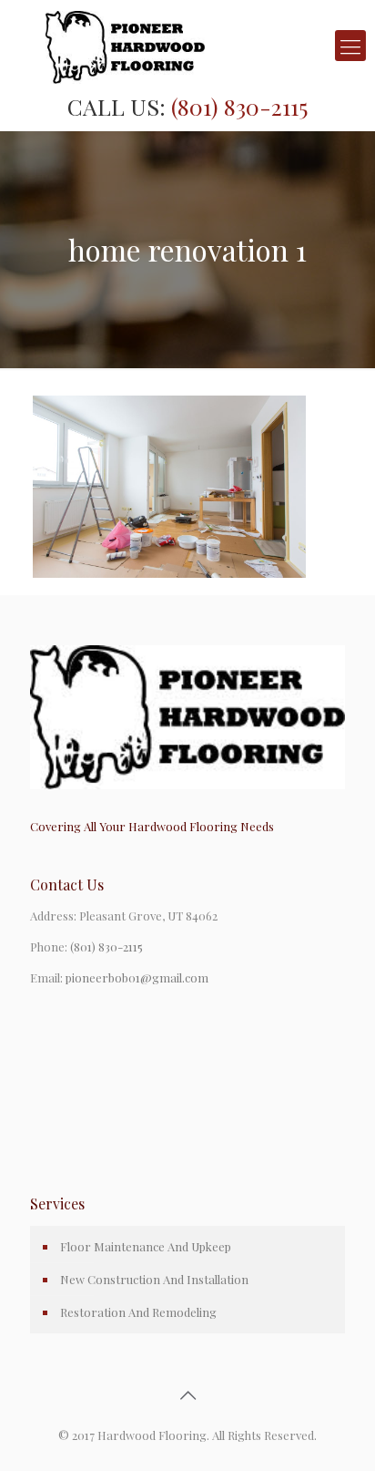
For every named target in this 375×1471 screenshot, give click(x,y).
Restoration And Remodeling (138, 1312)
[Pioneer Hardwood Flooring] (187, 45)
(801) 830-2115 (239, 106)
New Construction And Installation (154, 1279)
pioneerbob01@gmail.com (137, 977)
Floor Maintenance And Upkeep (145, 1246)
